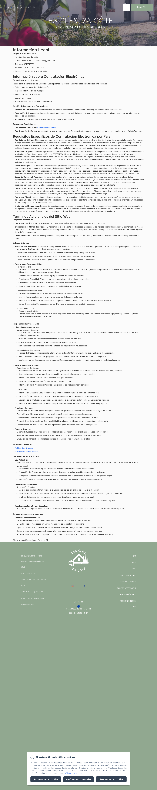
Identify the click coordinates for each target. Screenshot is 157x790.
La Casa (133, 569)
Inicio (134, 562)
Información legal (128, 595)
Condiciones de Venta (46, 128)
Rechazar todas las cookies (46, 779)
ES (82, 602)
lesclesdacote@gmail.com (32, 598)
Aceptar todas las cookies (111, 779)
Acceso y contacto (127, 582)
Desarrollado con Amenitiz (78, 609)
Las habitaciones (128, 575)
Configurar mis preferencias (78, 779)
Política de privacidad (24, 448)
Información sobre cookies (26, 451)
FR (79, 602)
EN (75, 602)
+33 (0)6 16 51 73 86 (26, 7)
